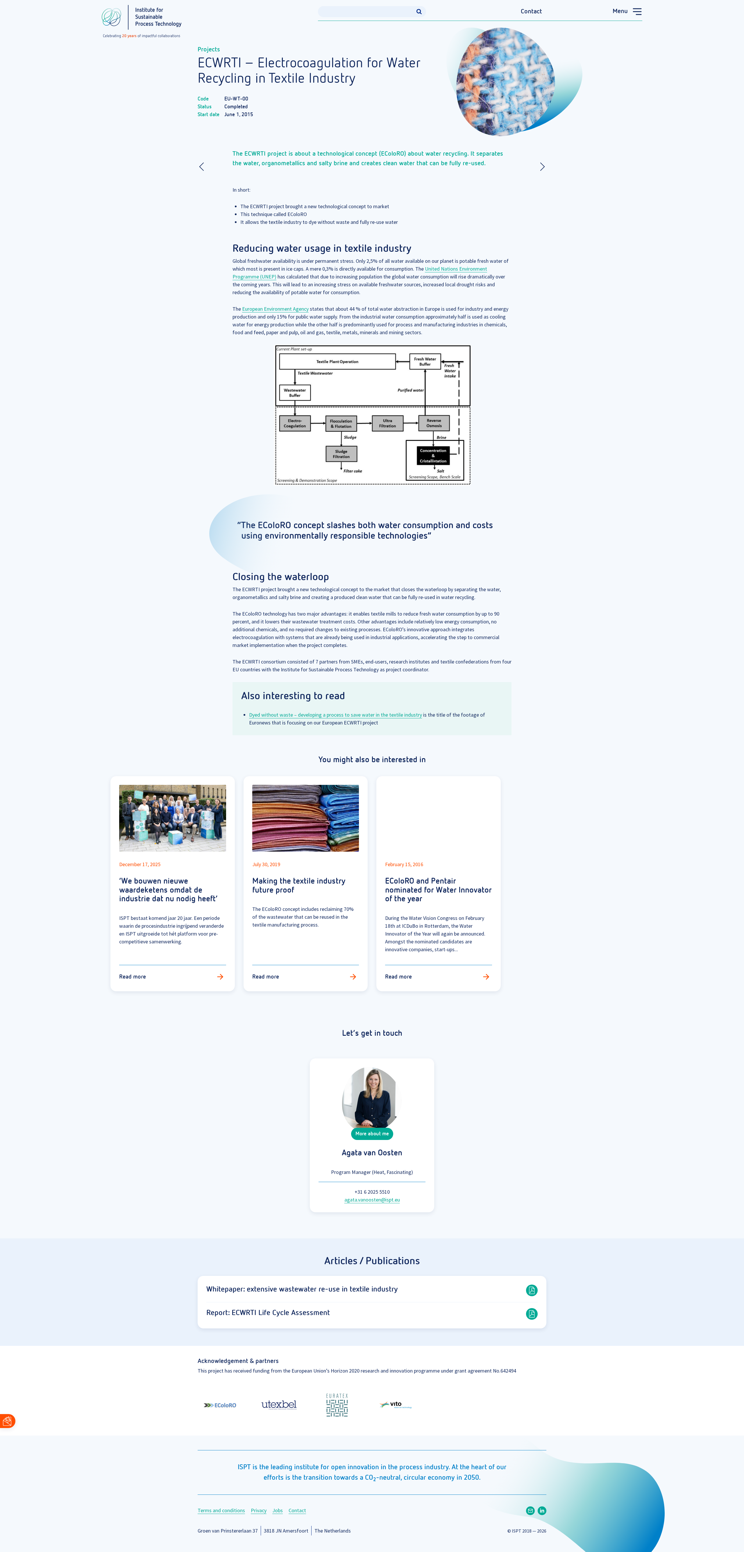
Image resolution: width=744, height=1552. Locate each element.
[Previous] (203, 166)
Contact (531, 11)
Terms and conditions (221, 1510)
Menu (620, 11)
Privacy (259, 1510)
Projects (209, 49)
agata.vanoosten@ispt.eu (372, 1199)
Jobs (277, 1510)
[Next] (540, 166)
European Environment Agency (275, 308)
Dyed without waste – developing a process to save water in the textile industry (335, 714)
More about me (372, 1133)
